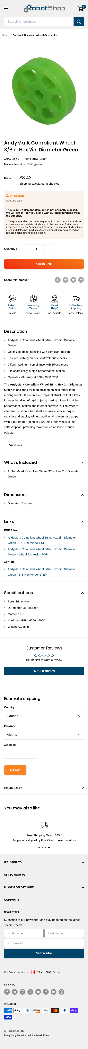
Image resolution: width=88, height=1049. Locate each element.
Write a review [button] (44, 670)
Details (12, 313)
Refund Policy (13, 787)
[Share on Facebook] (58, 280)
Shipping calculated (32, 183)
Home (5, 35)
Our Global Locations (16, 972)
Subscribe (44, 953)
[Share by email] (81, 280)
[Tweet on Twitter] (73, 280)
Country (9, 707)
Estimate (15, 770)
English (52, 972)
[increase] (49, 249)
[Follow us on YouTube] (38, 992)
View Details (33, 313)
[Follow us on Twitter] (15, 992)
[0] (80, 8)
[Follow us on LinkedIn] (53, 992)
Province (10, 726)
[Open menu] (6, 8)
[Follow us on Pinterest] (30, 992)
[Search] (79, 21)
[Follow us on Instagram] (22, 992)
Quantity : (10, 248)
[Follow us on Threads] (61, 992)
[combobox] (39, 21)
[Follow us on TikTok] (46, 992)
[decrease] (24, 249)
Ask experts (54, 313)
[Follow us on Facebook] (7, 992)
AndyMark (11, 159)
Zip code (10, 744)
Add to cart (44, 264)
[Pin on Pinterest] (65, 280)
